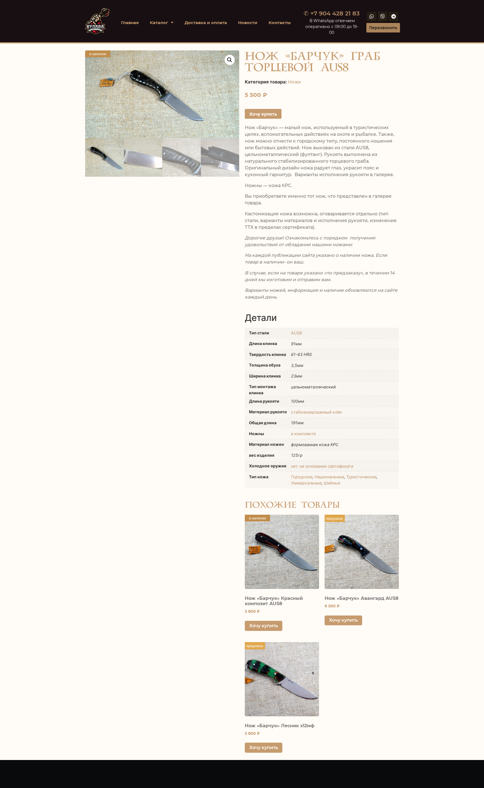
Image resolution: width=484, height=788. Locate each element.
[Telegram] (393, 16)
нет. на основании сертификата (322, 466)
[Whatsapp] (371, 16)
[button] (230, 60)
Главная (130, 22)
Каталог (159, 22)
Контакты (280, 22)
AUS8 (296, 332)
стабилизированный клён (316, 412)
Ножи (294, 82)
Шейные (332, 483)
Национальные (329, 476)
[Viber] (382, 16)
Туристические (361, 476)
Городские (301, 476)
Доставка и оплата (206, 22)
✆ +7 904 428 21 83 (332, 13)
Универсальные (306, 483)
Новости (247, 22)
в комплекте (303, 433)
